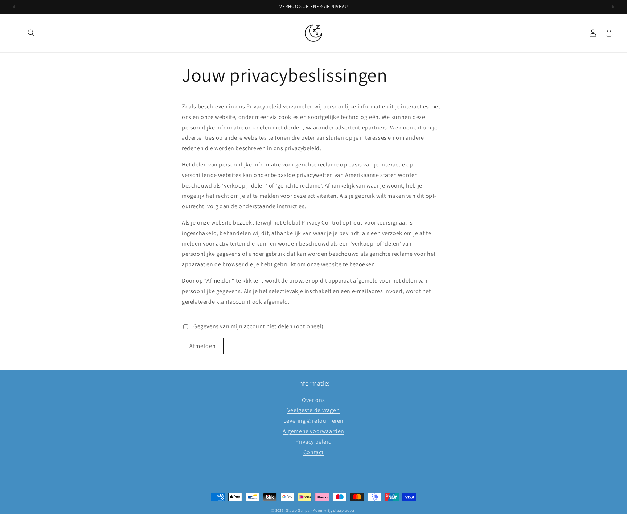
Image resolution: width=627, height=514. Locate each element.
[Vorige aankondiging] (14, 7)
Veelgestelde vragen (313, 410)
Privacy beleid (313, 441)
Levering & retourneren (313, 420)
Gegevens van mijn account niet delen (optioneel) (258, 326)
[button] (15, 33)
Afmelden (202, 346)
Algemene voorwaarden (313, 431)
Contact (313, 452)
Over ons (313, 400)
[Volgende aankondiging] (613, 7)
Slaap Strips (298, 510)
